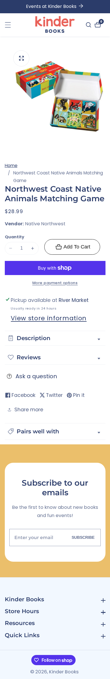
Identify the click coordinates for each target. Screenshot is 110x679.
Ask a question (36, 376)
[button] (55, 431)
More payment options (55, 283)
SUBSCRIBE (83, 537)
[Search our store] (89, 25)
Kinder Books (64, 672)
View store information (49, 318)
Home (11, 165)
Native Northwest (45, 224)
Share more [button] (28, 409)
